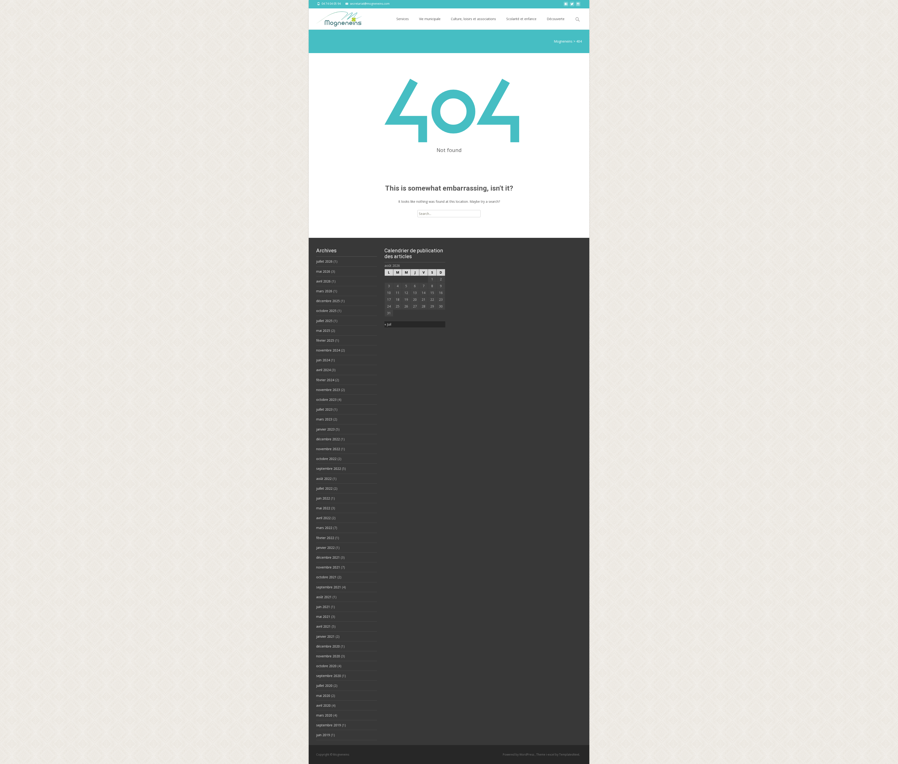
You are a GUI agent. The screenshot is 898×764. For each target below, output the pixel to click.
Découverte (556, 19)
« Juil (387, 324)
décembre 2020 (328, 646)
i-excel (550, 755)
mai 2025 (323, 330)
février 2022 (325, 538)
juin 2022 (323, 498)
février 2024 (325, 380)
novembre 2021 (328, 567)
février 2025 (325, 340)
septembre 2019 (328, 725)
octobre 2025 (326, 310)
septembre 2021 (328, 587)
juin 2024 (323, 360)
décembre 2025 (328, 301)
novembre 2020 (328, 656)
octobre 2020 (326, 666)
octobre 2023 (326, 399)
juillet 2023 (324, 409)
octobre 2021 (326, 577)
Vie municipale (430, 19)
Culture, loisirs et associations (473, 19)
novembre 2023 (328, 389)
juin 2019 (323, 735)
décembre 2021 (328, 557)
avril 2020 (323, 705)
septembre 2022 (328, 468)
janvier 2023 (325, 429)
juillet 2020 (324, 685)
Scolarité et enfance (521, 19)
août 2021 (324, 597)
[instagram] (578, 5)
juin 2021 (323, 607)
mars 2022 (324, 527)
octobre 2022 (326, 458)
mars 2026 (324, 291)
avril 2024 (323, 370)
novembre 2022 (328, 449)
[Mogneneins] (335, 17)
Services (402, 19)
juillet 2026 (324, 261)
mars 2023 (324, 419)
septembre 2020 (328, 675)
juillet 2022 (324, 488)
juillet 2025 (324, 321)
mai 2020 (323, 695)
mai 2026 (323, 271)
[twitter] (572, 5)
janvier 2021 (325, 636)
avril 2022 (323, 518)
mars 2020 (324, 715)
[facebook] (566, 5)
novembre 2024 (328, 350)
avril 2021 (323, 626)
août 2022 (324, 478)
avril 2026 (323, 281)
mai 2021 (323, 616)
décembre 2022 (328, 439)
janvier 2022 (325, 547)
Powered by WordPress (519, 755)
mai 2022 (323, 508)
